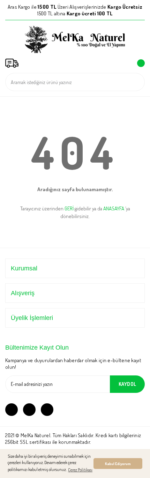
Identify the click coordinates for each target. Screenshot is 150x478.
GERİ (69, 208)
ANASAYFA (113, 208)
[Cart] (139, 63)
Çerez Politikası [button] (80, 469)
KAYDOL (127, 384)
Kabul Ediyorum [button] (118, 463)
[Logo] (75, 39)
